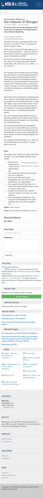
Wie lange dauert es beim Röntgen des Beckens (20, 333)
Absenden (8, 255)
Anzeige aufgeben (22, 296)
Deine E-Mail (8, 229)
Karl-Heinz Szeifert (11, 25)
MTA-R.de (5, 478)
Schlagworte (5, 458)
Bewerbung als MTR (9, 344)
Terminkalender (6, 441)
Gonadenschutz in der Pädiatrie (13, 318)
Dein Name (8, 221)
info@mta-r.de (8, 407)
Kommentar (8, 237)
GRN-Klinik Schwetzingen (26, 271)
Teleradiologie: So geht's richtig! (14, 315)
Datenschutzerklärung (9, 475)
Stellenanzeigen (7, 439)
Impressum (5, 473)
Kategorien (5, 456)
